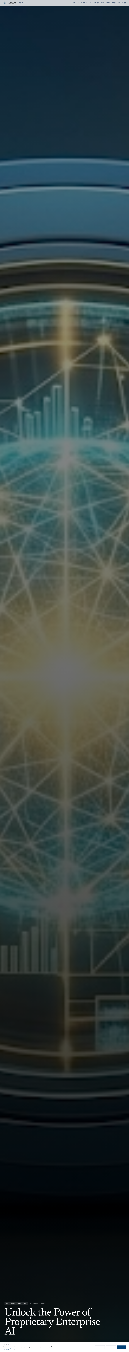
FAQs (124, 3)
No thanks (108, 1346)
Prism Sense (83, 3)
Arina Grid (105, 3)
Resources (116, 3)
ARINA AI (11, 3)
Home (74, 3)
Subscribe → (109, 1343)
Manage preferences (9, 1349)
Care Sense (94, 3)
